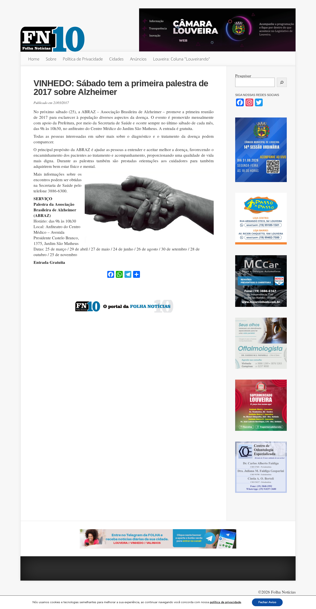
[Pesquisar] (282, 82)
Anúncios (138, 59)
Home (33, 59)
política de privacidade (225, 602)
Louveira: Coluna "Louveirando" (181, 59)
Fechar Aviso (267, 602)
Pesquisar (243, 75)
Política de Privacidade (83, 59)
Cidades (116, 59)
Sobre (51, 59)
